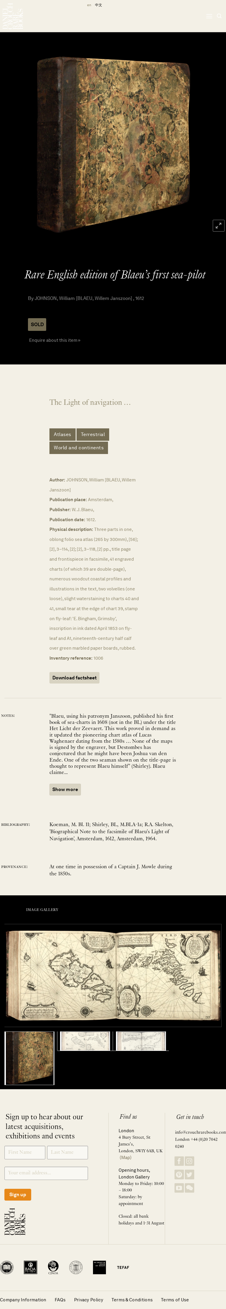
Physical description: (71, 529)
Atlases (62, 434)
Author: (57, 480)
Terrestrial (93, 434)
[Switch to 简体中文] (98, 5)
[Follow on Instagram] (189, 1161)
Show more (65, 789)
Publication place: (68, 499)
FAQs (60, 1300)
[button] (209, 16)
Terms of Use (175, 1300)
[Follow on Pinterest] (179, 1174)
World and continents (79, 447)
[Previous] (12, 144)
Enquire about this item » (54, 340)
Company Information (23, 1300)
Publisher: (60, 509)
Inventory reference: (70, 658)
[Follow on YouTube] (179, 1188)
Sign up (17, 1194)
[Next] (214, 144)
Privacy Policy (88, 1300)
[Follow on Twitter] (189, 1174)
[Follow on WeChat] (189, 1188)
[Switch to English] (88, 5)
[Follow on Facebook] (179, 1161)
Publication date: (67, 519)
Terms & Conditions (132, 1300)
